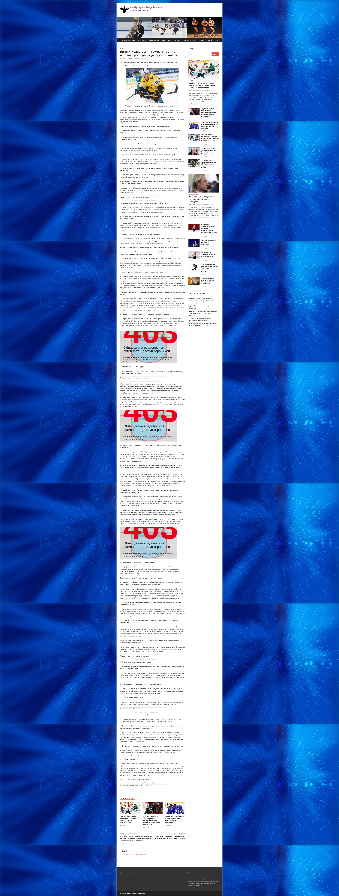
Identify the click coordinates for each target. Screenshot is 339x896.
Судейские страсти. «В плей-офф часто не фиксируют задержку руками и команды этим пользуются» (151, 820)
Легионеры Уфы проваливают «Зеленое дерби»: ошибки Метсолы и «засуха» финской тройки (210, 138)
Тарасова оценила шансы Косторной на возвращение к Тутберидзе (207, 280)
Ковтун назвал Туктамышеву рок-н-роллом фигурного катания (208, 255)
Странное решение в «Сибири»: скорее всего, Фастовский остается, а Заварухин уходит (209, 151)
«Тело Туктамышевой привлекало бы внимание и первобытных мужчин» (209, 243)
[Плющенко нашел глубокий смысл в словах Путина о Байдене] (203, 193)
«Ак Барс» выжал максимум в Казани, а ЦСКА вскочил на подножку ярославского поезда (209, 163)
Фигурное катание (189, 40)
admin (130, 58)
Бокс (163, 40)
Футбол (201, 40)
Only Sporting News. (146, 7)
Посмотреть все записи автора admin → (135, 854)
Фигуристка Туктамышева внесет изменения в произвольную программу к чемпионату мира (209, 229)
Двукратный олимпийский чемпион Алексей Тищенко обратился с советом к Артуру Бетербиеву (203, 313)
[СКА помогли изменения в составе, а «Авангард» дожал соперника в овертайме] (175, 814)
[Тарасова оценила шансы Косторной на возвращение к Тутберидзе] (194, 284)
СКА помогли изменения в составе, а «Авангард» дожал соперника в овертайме (174, 819)
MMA (169, 40)
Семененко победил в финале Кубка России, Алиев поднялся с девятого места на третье (209, 267)
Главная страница (128, 40)
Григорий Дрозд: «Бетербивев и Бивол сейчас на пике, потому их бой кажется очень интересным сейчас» (201, 301)
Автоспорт (142, 40)
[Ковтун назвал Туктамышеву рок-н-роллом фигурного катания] (194, 258)
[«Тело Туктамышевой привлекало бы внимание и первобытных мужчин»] (194, 246)
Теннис (176, 40)
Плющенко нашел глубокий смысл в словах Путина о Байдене (201, 199)
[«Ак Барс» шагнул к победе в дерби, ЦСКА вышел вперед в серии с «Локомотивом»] (130, 814)
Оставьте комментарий (140, 58)
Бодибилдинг (154, 40)
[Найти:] (203, 54)
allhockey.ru (130, 790)
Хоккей (209, 40)
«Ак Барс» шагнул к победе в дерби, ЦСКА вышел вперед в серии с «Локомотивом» (129, 819)
